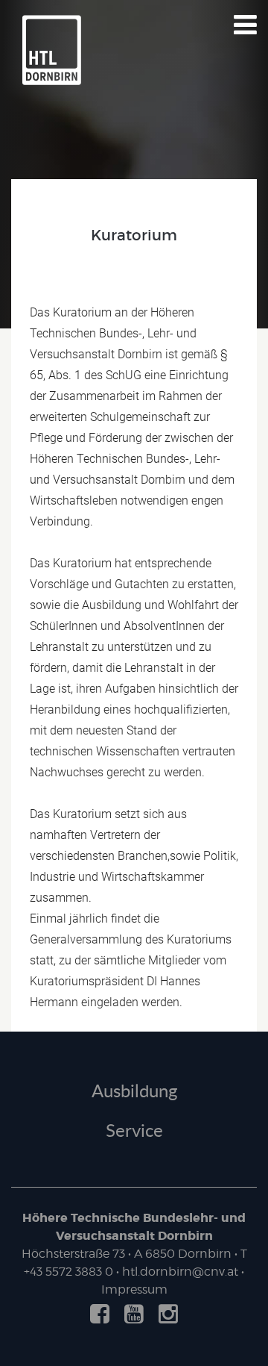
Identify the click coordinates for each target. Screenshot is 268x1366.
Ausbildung (134, 1090)
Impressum (134, 1289)
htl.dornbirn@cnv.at (180, 1271)
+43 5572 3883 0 (68, 1271)
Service (134, 1129)
